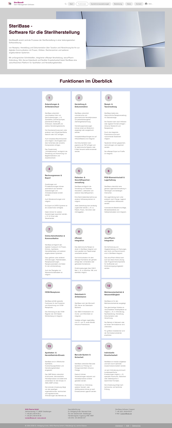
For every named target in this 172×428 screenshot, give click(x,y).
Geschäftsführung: (74, 409)
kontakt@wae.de (30, 418)
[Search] (66, 4)
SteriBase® (18, 2)
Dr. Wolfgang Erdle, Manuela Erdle (79, 411)
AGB (127, 426)
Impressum (119, 426)
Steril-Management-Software (24, 4)
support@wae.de (126, 414)
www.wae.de (41, 418)
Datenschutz (136, 426)
